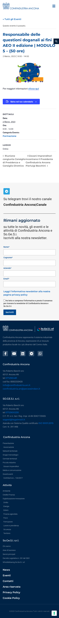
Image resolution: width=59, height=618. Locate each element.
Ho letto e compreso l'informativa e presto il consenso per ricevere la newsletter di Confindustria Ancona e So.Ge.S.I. (27, 303)
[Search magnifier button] (56, 41)
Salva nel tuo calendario (21, 101)
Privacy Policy (11, 592)
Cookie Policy (11, 598)
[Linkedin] (22, 353)
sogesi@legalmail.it (14, 419)
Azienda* (7, 268)
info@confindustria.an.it (16, 385)
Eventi (7, 575)
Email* (6, 279)
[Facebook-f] (5, 353)
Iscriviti (10, 312)
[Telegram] (6, 191)
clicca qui (33, 88)
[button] (53, 6)
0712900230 (12, 412)
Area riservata (11, 586)
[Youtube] (14, 353)
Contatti (8, 581)
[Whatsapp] (40, 353)
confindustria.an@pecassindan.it (21, 388)
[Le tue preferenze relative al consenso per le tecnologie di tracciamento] (54, 613)
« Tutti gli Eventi (12, 19)
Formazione (9, 136)
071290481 (11, 378)
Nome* (6, 247)
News (6, 569)
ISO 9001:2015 (45, 423)
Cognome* (8, 257)
